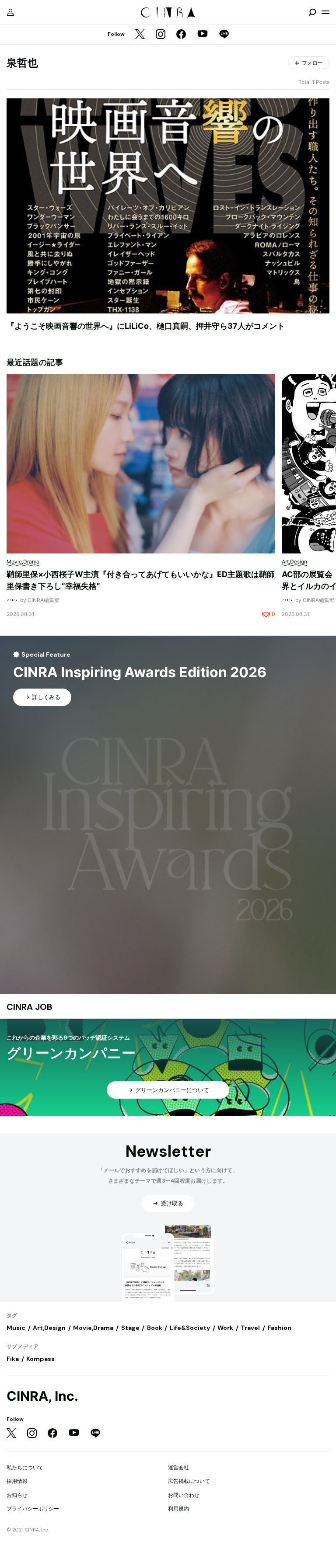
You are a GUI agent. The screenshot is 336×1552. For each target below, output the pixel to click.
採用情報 (17, 1481)
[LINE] (224, 34)
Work (225, 1328)
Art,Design (49, 1328)
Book (154, 1328)
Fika (13, 1359)
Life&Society (190, 1328)
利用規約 (178, 1508)
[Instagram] (160, 34)
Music (16, 1328)
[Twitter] (140, 34)
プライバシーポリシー (33, 1508)
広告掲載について (189, 1481)
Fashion (279, 1328)
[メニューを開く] (325, 12)
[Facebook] (181, 34)
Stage (130, 1328)
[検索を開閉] (312, 12)
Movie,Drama (93, 1328)
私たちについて (25, 1467)
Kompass (40, 1359)
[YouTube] (202, 34)
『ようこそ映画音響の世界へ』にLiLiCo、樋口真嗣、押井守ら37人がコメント (146, 326)
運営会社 (178, 1467)
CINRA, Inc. (42, 1396)
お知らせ (17, 1495)
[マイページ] (10, 12)
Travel (250, 1328)
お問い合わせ (184, 1495)
